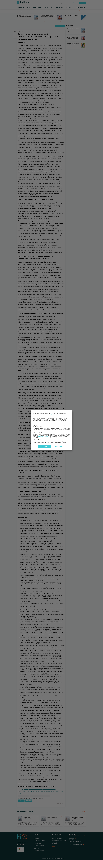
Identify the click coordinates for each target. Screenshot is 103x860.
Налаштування (58, 446)
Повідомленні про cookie (43, 436)
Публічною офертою (37, 414)
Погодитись (44, 446)
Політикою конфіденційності (48, 414)
